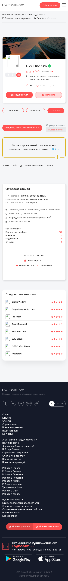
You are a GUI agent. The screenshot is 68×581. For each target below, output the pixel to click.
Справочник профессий (15, 453)
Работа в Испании (12, 484)
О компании (13, 111)
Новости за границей (13, 462)
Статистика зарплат (13, 456)
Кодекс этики (9, 516)
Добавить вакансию (47, 526)
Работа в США (10, 491)
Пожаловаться (26, 265)
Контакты (7, 434)
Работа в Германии (12, 475)
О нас (5, 415)
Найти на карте (10, 443)
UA (57, 404)
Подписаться (21, 95)
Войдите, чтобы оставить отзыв (22, 128)
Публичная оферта (12, 500)
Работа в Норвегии (12, 478)
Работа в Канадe (11, 494)
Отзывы (56, 111)
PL (63, 404)
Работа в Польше (11, 471)
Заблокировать (35, 260)
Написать (50, 95)
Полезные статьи (11, 459)
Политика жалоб (11, 513)
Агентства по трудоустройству (19, 440)
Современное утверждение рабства (22, 509)
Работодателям (50, 5)
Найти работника (11, 449)
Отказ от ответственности (17, 506)
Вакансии (35, 111)
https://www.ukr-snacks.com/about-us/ (30, 218)
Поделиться (45, 265)
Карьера (6, 418)
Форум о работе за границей (18, 446)
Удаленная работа (12, 487)
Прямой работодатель (33, 196)
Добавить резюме (19, 526)
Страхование (9, 424)
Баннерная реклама (12, 427)
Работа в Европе (11, 468)
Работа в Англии (11, 481)
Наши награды (10, 431)
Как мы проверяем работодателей (21, 503)
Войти (55, 149)
